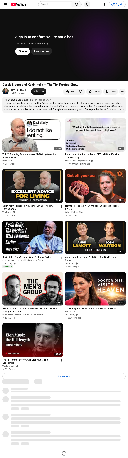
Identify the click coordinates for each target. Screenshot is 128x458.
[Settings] (104, 4)
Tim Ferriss (17, 89)
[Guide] (5, 4)
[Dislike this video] (80, 92)
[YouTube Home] (18, 4)
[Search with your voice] (87, 4)
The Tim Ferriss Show (40, 100)
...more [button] (120, 109)
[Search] (77, 4)
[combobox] (56, 4)
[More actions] (122, 92)
